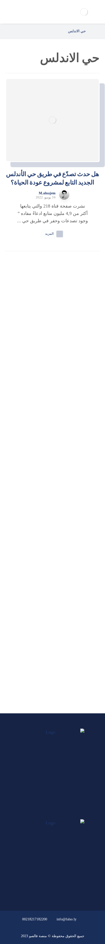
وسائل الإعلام (49, 661)
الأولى (49, 620)
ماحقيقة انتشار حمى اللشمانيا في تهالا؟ (52, 392)
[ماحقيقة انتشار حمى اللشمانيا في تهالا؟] (52, 374)
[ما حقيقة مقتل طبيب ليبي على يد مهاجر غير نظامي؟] (52, 475)
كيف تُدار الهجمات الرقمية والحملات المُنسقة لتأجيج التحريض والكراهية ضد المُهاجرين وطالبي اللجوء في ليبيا (52, 345)
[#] (67, 890)
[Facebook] (62, 814)
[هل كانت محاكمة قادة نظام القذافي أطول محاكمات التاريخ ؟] (52, 421)
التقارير (49, 648)
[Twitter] (52, 814)
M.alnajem (47, 193)
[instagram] (43, 814)
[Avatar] (64, 195)
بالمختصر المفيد (49, 634)
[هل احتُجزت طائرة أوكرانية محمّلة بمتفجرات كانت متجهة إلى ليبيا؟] (52, 529)
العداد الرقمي (49, 675)
